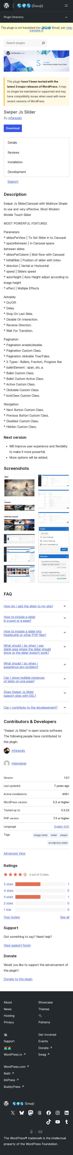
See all (64, 917)
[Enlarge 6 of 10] (30, 570)
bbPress (11, 1080)
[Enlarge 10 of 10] (64, 531)
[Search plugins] (43, 43)
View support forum (17, 945)
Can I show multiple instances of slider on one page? (24, 679)
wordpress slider (58, 842)
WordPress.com (16, 1067)
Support (12, 181)
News (8, 1009)
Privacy (9, 1022)
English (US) (61, 826)
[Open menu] (67, 5)
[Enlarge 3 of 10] (30, 519)
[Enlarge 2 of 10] (30, 505)
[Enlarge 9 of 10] (64, 517)
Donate (45, 1048)
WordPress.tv (15, 1054)
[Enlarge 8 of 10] (64, 494)
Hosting (9, 1016)
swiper (64, 835)
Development (17, 172)
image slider (41, 835)
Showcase (45, 1002)
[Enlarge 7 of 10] (64, 479)
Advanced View (14, 853)
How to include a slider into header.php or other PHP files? (25, 633)
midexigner (19, 763)
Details (12, 142)
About (8, 1002)
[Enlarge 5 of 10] (30, 551)
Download (12, 128)
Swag (44, 1054)
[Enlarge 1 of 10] (30, 479)
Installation (15, 162)
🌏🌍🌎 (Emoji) (23, 1103)
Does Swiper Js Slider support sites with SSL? (20, 693)
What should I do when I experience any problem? (21, 665)
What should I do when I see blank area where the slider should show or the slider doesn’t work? (27, 649)
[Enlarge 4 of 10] (30, 539)
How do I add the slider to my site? (28, 606)
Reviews (13, 152)
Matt (9, 1073)
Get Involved (47, 1034)
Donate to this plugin (18, 979)
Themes (43, 1009)
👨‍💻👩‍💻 (7, 1048)
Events (43, 1041)
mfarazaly (15, 118)
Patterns (44, 1022)
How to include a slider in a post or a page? (19, 618)
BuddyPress (14, 1087)
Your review (12, 917)
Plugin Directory (14, 17)
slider (54, 835)
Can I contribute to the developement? (30, 707)
